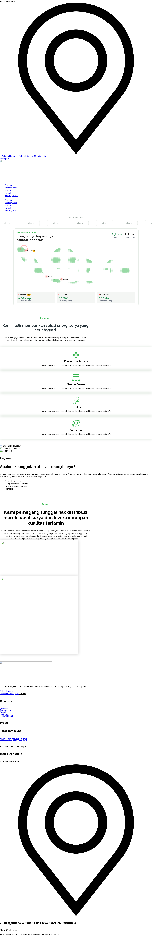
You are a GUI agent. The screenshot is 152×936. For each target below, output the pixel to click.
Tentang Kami (11, 187)
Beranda (8, 185)
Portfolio (9, 193)
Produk (8, 190)
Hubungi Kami (11, 195)
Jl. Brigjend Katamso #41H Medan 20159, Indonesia (23, 156)
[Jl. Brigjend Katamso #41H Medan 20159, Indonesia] (76, 153)
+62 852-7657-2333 (13, 739)
